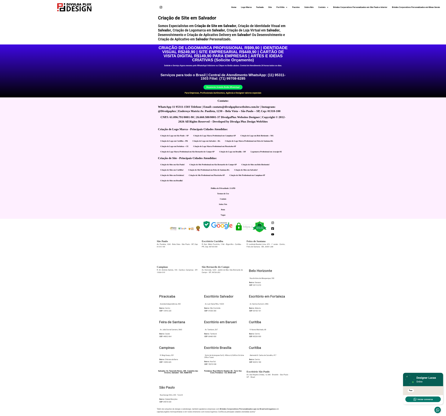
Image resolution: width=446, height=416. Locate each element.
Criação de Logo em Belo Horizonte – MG (257, 135)
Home (233, 7)
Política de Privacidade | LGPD (223, 188)
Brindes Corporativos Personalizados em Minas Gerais (416, 7)
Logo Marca (246, 7)
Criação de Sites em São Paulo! (172, 164)
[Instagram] (161, 7)
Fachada (260, 7)
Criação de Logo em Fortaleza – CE (174, 146)
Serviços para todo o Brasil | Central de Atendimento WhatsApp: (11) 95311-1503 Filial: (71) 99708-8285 (223, 76)
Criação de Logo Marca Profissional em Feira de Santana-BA (249, 141)
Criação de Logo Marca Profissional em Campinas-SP (214, 135)
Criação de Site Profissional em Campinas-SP (247, 175)
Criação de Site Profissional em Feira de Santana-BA (209, 169)
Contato (322, 7)
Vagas (223, 215)
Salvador (164, 30)
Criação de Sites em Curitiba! (172, 169)
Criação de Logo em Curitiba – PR (174, 141)
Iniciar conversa (425, 399)
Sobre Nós (309, 7)
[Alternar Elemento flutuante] (437, 410)
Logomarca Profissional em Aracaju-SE (266, 151)
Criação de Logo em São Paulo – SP (174, 135)
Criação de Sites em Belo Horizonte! (255, 164)
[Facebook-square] (272, 229)
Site (270, 7)
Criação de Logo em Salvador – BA (206, 141)
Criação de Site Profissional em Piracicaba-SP (207, 175)
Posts (223, 209)
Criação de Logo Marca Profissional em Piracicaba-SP (214, 146)
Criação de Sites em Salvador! (246, 169)
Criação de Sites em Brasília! (171, 180)
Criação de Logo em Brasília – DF (232, 151)
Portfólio (280, 7)
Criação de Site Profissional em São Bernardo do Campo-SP (213, 164)
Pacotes (296, 7)
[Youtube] (272, 234)
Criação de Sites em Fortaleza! (172, 175)
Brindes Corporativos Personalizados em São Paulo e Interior (360, 7)
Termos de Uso (223, 193)
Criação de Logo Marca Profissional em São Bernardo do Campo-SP (187, 151)
